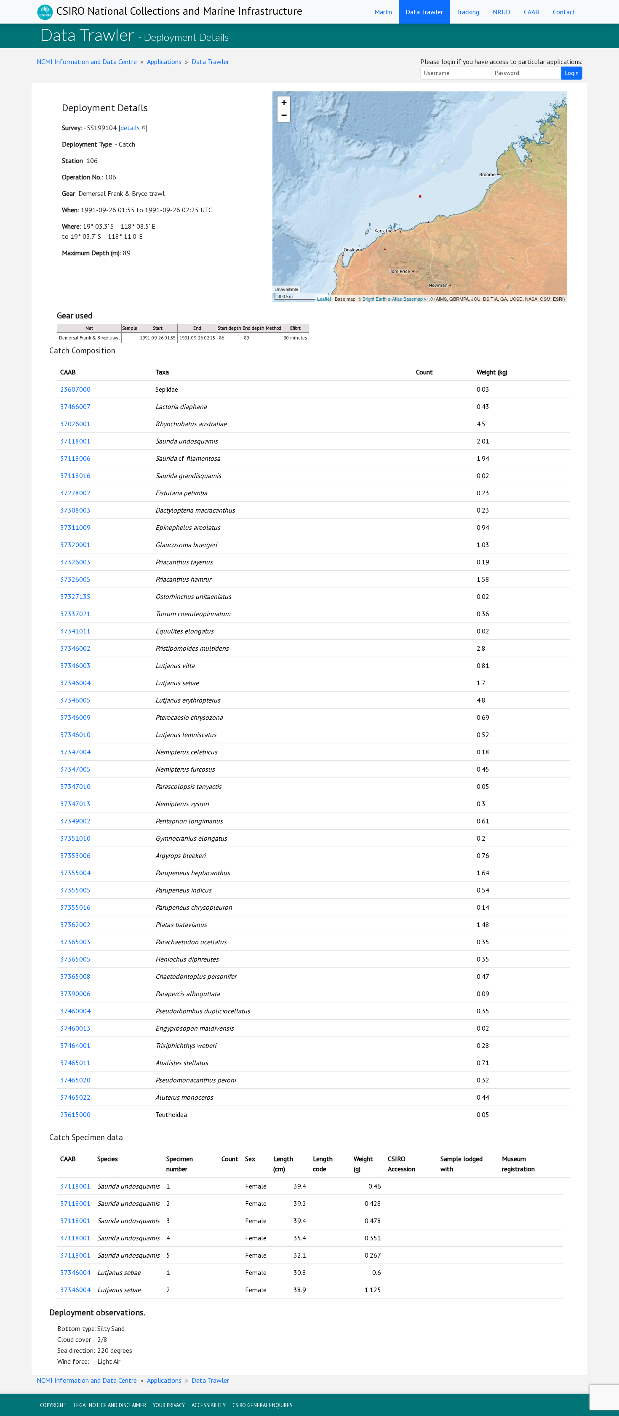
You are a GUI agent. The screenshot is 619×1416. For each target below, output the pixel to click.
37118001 (75, 441)
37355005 (75, 890)
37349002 (75, 821)
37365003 (75, 942)
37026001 (75, 423)
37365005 (75, 959)
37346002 (75, 648)
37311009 (75, 527)
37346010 (75, 734)
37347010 (75, 786)
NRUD (501, 12)
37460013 (75, 1028)
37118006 (75, 458)
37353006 (75, 855)
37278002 (75, 493)
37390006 (75, 993)
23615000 (75, 1114)
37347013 (75, 803)
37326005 (75, 579)
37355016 (75, 907)
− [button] (284, 115)
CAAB (531, 12)
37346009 (75, 717)
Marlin (383, 12)
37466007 (75, 406)
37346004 (75, 683)
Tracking (467, 12)
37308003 (75, 510)
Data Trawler (424, 12)
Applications (164, 61)
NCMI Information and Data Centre (87, 61)
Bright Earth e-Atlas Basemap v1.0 (398, 298)
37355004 (75, 872)
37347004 (75, 752)
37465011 (75, 1062)
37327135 (75, 596)
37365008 (75, 976)
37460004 (75, 1011)
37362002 (75, 924)
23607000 (75, 389)
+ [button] (284, 102)
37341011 (75, 631)
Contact (564, 12)
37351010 (75, 838)
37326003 (75, 562)
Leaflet (324, 298)
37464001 (75, 1045)
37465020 (75, 1080)
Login (572, 73)
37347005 (75, 769)
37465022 (75, 1097)
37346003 (75, 665)
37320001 (75, 544)
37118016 (75, 475)
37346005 (75, 700)
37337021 (75, 613)
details (130, 127)
